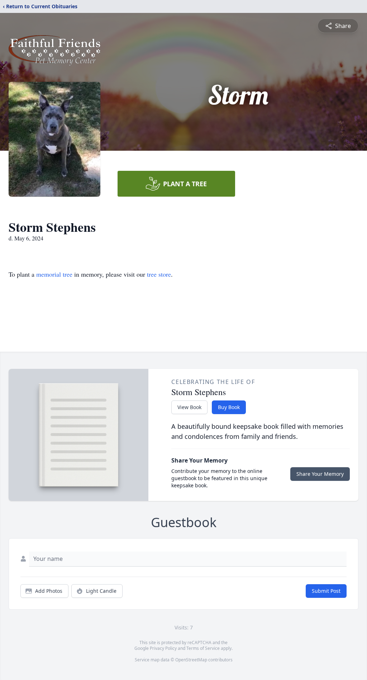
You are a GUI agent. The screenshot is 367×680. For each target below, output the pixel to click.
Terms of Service (203, 648)
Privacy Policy (163, 648)
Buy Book (229, 407)
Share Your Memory (320, 473)
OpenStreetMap (191, 660)
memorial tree (54, 274)
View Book (189, 407)
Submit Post (326, 590)
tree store (159, 274)
